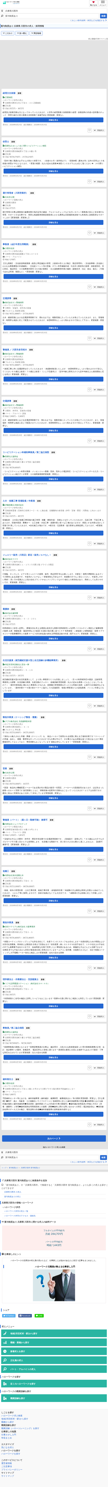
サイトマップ (7, 1476)
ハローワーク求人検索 (11, 1415)
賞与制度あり (13, 1168)
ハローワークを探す (10, 1453)
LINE (40, 1316)
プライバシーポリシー (11, 1469)
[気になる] (94, 1)
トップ (4, 1168)
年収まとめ (6, 1437)
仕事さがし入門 (8, 1434)
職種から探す (7, 1422)
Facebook (26, 1316)
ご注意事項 (6, 1466)
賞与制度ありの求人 (12, 1196)
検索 (103, 16)
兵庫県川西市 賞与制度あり (30, 1168)
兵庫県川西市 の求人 (12, 1192)
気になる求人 (7, 1447)
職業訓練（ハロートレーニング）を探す (20, 1428)
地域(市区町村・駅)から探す (14, 1418)
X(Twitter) (9, 1316)
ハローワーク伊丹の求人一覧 (16, 1211)
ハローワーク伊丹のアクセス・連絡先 (20, 1216)
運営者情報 (6, 1463)
